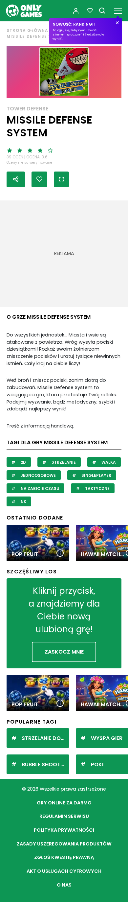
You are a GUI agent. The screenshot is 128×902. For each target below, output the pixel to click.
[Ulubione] (90, 10)
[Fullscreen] (61, 179)
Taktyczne (97, 488)
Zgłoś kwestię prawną (64, 857)
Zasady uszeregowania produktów (64, 844)
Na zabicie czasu (39, 488)
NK (23, 501)
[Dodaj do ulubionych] (39, 179)
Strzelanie (63, 462)
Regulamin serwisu (64, 816)
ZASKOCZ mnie (64, 652)
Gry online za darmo (64, 802)
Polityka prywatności (64, 830)
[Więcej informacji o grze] (60, 553)
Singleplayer (95, 475)
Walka (108, 462)
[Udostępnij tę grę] (16, 179)
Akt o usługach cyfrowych (64, 871)
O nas (64, 885)
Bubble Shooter (44, 764)
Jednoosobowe (38, 475)
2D (23, 462)
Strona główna (28, 30)
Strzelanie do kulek (45, 738)
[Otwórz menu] (118, 9)
